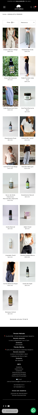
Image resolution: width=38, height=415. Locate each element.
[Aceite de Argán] (27, 272)
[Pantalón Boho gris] (27, 155)
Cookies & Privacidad (19, 374)
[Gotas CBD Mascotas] (10, 66)
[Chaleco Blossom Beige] (10, 38)
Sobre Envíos (19, 369)
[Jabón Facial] (27, 215)
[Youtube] (8, 406)
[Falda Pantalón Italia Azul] (27, 66)
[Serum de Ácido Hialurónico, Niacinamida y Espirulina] (10, 183)
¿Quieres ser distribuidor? (19, 393)
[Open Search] (31, 7)
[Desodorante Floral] (10, 126)
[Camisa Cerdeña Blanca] (27, 243)
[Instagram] (6, 406)
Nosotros (19, 367)
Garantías (19, 370)
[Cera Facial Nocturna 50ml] (27, 96)
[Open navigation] (4, 7)
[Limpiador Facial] (10, 243)
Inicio (4, 14)
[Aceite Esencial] (10, 215)
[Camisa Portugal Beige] (10, 155)
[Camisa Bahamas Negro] (10, 272)
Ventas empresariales (19, 395)
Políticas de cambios (19, 372)
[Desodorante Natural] (27, 183)
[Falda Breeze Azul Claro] (10, 96)
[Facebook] (3, 406)
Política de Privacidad (19, 376)
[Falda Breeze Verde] (27, 38)
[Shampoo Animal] (10, 300)
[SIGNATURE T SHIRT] (27, 126)
